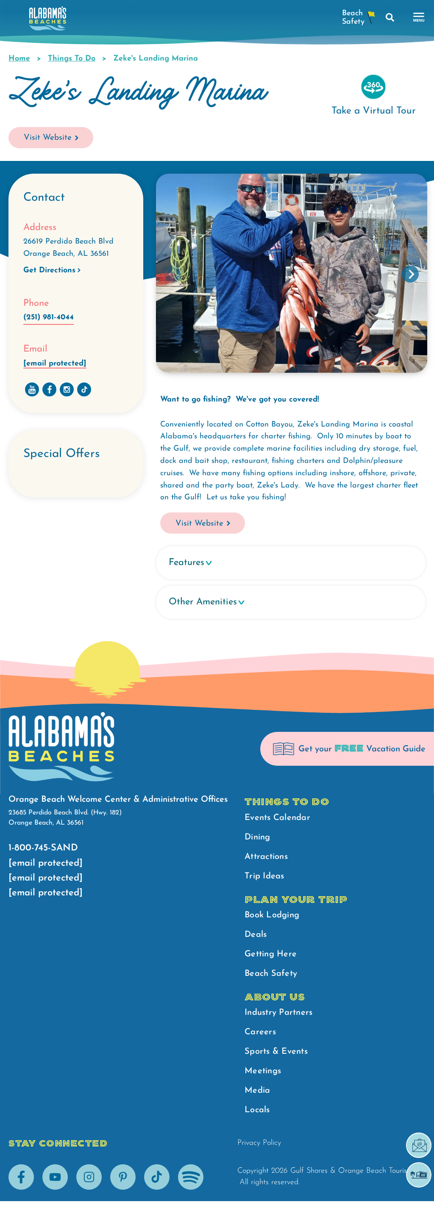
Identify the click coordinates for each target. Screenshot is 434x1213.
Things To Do (71, 59)
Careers (260, 1032)
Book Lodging (272, 915)
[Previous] (172, 274)
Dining (257, 837)
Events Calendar (277, 818)
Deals (256, 935)
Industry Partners (278, 1012)
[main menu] (419, 17)
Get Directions (49, 270)
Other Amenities (203, 602)
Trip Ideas (264, 876)
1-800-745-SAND (43, 848)
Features (186, 563)
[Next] (410, 274)
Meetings (263, 1071)
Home (19, 59)
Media (257, 1090)
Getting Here (271, 954)
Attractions (266, 857)
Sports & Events (276, 1051)
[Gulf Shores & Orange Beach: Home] (47, 20)
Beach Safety (271, 973)
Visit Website (48, 138)
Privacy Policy (259, 1143)
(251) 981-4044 (48, 317)
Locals (257, 1110)
